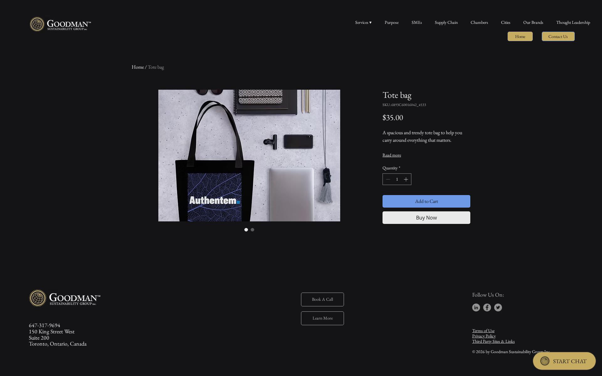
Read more (392, 155)
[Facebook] (487, 307)
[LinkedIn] (476, 307)
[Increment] (406, 179)
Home (138, 67)
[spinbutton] (397, 179)
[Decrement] (387, 179)
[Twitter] (498, 307)
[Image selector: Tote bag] (246, 229)
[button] (558, 36)
